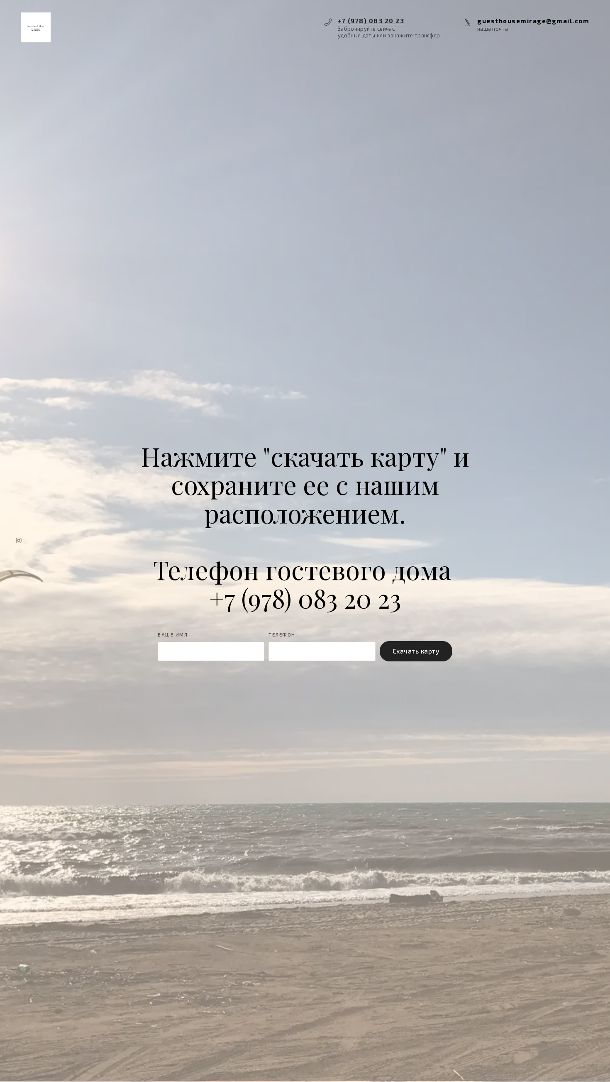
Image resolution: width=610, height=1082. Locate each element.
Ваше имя (173, 634)
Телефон (281, 634)
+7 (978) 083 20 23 (371, 20)
